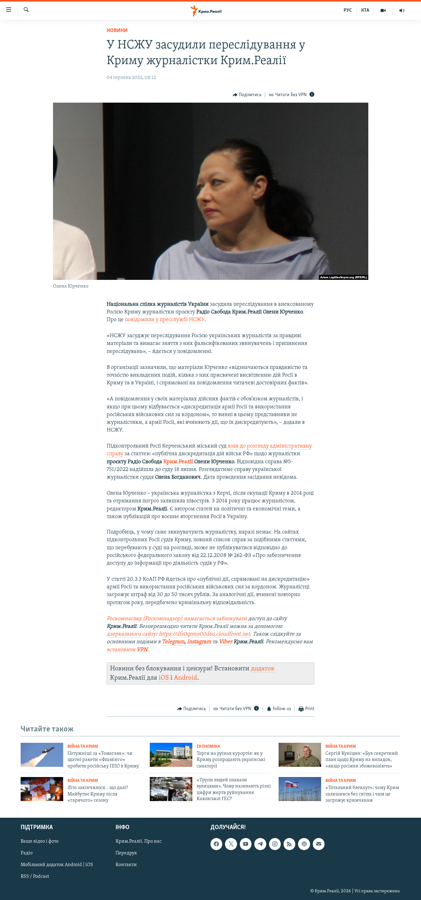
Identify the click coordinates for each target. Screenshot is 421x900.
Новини (117, 31)
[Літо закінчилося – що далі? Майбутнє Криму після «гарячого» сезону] (42, 789)
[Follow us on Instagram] (275, 844)
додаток (263, 668)
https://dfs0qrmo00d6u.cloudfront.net (204, 634)
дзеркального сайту (131, 634)
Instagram (199, 642)
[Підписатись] (319, 844)
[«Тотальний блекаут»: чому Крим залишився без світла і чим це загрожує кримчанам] (300, 789)
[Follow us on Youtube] (245, 844)
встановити (127, 650)
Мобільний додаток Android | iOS (57, 865)
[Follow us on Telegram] (260, 844)
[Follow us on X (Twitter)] (231, 844)
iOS (164, 678)
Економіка (208, 746)
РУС (348, 10)
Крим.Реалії (178, 462)
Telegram (173, 642)
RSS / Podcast (35, 876)
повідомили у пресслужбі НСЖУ (164, 320)
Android (185, 678)
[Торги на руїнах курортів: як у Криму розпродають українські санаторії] (171, 755)
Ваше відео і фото (40, 841)
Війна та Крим (82, 746)
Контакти (126, 865)
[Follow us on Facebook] (216, 844)
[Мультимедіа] (383, 10)
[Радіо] (402, 10)
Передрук (126, 853)
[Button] (247, 95)
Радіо (27, 853)
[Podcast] (304, 844)
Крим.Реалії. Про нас (138, 841)
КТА (365, 10)
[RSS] (289, 844)
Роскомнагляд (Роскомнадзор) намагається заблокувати (177, 619)
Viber (226, 642)
